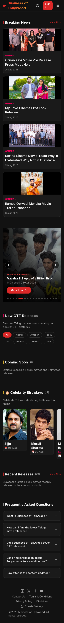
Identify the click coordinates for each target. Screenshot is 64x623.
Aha (49, 341)
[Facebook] (35, 591)
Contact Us (18, 596)
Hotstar (20, 341)
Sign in (47, 5)
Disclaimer (42, 601)
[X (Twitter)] (29, 591)
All (7, 335)
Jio (7, 341)
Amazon (34, 335)
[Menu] (58, 5)
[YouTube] (41, 591)
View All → (55, 22)
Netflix (19, 335)
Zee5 (49, 335)
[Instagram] (22, 591)
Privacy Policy (24, 601)
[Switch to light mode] (37, 5)
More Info (17, 290)
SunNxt (35, 341)
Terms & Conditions (40, 596)
